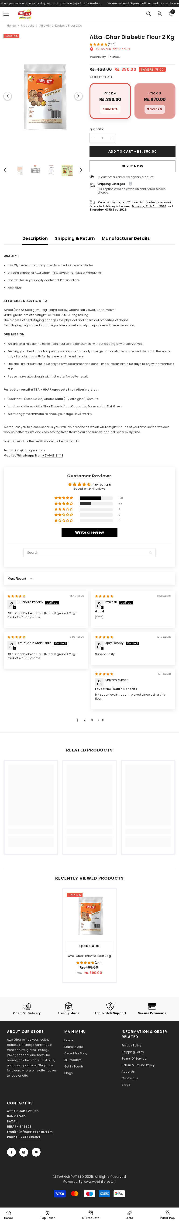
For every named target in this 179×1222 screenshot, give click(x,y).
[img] (16, 596)
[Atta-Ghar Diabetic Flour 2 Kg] (89, 915)
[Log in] (159, 13)
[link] (31, 831)
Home (11, 26)
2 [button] (84, 720)
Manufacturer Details (126, 238)
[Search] (148, 14)
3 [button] (92, 720)
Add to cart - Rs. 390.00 (133, 151)
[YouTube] (36, 1152)
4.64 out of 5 (102, 485)
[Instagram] (23, 1152)
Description (35, 238)
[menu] (6, 14)
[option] (43, 96)
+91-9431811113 (52, 455)
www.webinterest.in (99, 1181)
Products (27, 26)
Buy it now (133, 166)
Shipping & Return (75, 238)
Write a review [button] (89, 532)
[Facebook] (11, 1152)
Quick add (89, 946)
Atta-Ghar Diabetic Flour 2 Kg (89, 956)
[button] (7, 96)
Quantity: (97, 129)
